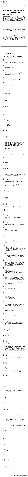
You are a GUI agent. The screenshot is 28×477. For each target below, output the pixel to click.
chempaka (6, 367)
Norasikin (6, 82)
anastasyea (6, 162)
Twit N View (6, 214)
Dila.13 (6, 235)
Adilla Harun (6, 274)
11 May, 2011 (7, 210)
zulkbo (6, 292)
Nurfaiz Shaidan (7, 157)
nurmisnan (6, 106)
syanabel (6, 136)
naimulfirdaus (8, 329)
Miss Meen (6, 226)
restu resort (6, 454)
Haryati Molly (7, 374)
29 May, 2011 (6, 60)
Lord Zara (6, 168)
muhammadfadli (7, 93)
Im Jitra (6, 100)
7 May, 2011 (6, 94)
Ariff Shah (2, 475)
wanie (8, 124)
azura (6, 340)
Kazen (6, 354)
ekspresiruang (8, 209)
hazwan (6, 114)
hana (5, 430)
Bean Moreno (7, 335)
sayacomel (6, 88)
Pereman (8, 397)
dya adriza (6, 197)
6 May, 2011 (6, 163)
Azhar (6, 402)
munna (7, 444)
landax (6, 221)
